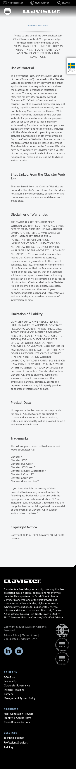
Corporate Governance (17, 685)
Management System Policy (19, 698)
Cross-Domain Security (17, 722)
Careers (8, 694)
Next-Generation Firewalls (18, 713)
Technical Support (14, 737)
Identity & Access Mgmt (17, 718)
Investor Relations (14, 689)
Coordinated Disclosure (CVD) (20, 639)
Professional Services (16, 742)
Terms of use (29, 635)
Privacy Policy (11, 635)
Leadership (10, 681)
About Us (9, 677)
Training (8, 747)
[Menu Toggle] (7, 11)
